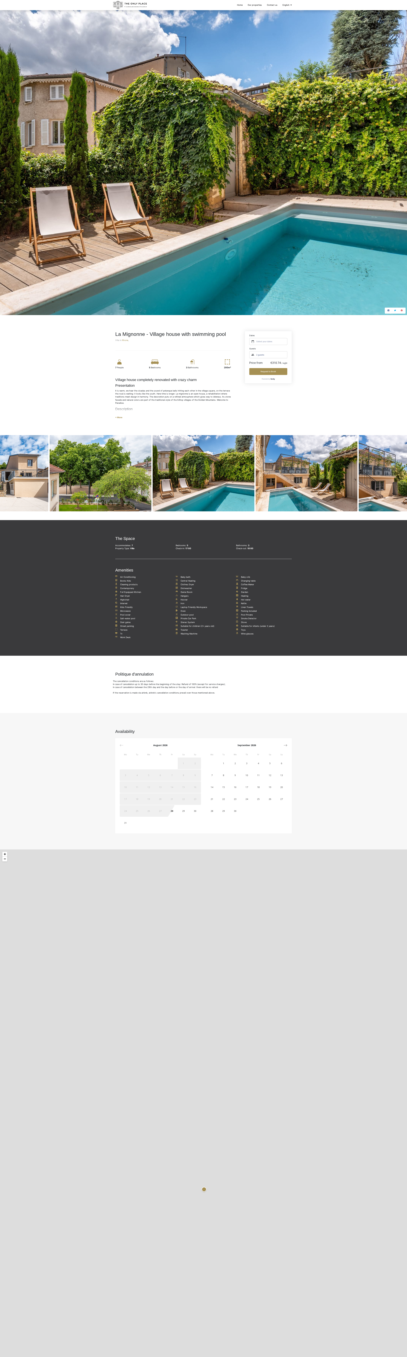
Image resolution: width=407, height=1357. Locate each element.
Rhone (125, 340)
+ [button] (5, 854)
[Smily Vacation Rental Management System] (273, 378)
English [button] (286, 5)
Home (240, 5)
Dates (252, 335)
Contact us (272, 5)
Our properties (255, 5)
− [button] (5, 859)
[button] (285, 745)
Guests (252, 348)
